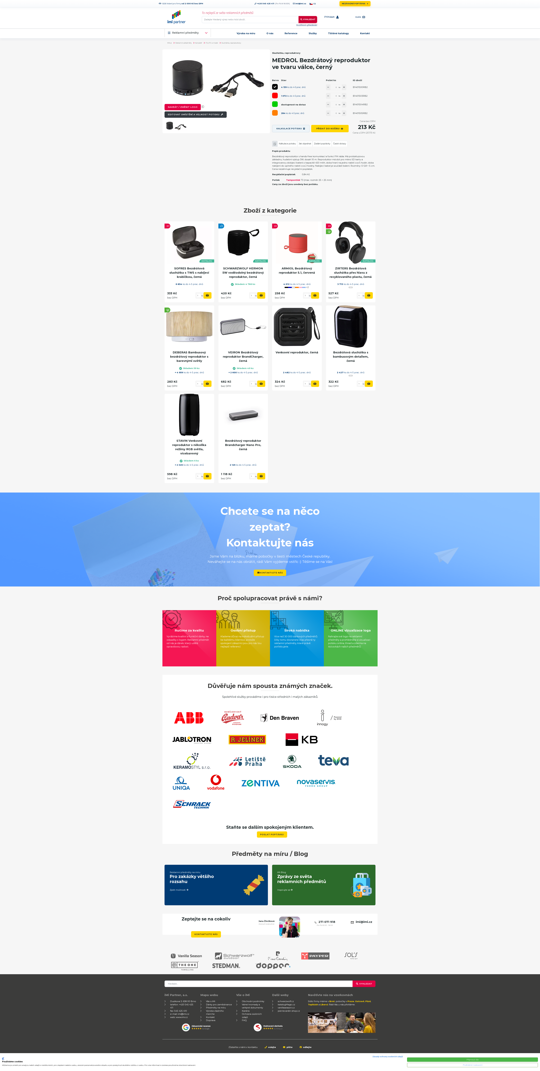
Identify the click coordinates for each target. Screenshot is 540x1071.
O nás (269, 33)
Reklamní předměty (185, 32)
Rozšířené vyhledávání (306, 25)
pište (289, 1047)
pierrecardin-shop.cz (289, 1011)
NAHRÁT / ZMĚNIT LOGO (183, 107)
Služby (313, 33)
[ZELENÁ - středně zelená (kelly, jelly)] (275, 104)
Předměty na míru (216, 1007)
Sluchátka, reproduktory (231, 43)
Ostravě (359, 1001)
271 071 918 (327, 922)
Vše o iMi (210, 1001)
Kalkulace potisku (289, 128)
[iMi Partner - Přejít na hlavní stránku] (176, 17)
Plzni (368, 1001)
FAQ (244, 1020)
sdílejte (306, 1047)
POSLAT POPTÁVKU (272, 834)
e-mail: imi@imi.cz (179, 1014)
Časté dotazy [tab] (339, 143)
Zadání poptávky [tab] (322, 143)
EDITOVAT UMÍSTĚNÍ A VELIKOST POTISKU (194, 114)
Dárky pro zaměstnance (219, 1004)
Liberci (324, 1004)
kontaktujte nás (271, 572)
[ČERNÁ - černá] (275, 87)
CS (314, 4)
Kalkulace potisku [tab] (287, 143)
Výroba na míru (246, 33)
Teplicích (313, 1004)
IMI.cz (169, 43)
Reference (291, 33)
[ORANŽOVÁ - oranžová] (275, 113)
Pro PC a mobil (212, 43)
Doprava (210, 1020)
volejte (271, 1047)
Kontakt (365, 33)
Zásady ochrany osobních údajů (388, 1057)
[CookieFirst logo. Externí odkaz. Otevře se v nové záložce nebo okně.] (3, 1058)
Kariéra (245, 1011)
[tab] (274, 144)
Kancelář (198, 43)
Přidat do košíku (328, 128)
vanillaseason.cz (286, 1007)
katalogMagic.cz (286, 1004)
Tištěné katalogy (338, 33)
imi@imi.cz (300, 3)
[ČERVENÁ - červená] (275, 95)
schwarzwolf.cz (286, 1001)
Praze (350, 1001)
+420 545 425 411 (265, 3)
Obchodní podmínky (253, 1001)
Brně (332, 1001)
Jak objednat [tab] (305, 143)
